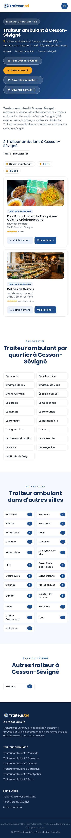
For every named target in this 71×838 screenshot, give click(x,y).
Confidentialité (34, 824)
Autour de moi (19, 70)
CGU (22, 824)
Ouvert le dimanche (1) (25, 80)
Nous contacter (12, 807)
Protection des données (57, 824)
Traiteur (19, 6)
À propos (31, 827)
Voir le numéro (21, 240)
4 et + (46, 164)
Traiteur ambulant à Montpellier (22, 774)
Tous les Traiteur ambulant (19, 796)
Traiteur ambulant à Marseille (20, 753)
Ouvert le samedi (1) (23, 90)
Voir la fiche (44, 240)
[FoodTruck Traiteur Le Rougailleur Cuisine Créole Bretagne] (35, 193)
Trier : (7, 153)
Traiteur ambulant (24, 51)
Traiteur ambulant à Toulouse (21, 758)
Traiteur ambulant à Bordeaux (21, 768)
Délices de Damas (20, 289)
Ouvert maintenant (21, 164)
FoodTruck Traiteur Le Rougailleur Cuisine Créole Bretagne (32, 218)
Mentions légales (9, 824)
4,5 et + (13, 171)
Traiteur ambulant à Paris (18, 779)
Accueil (7, 51)
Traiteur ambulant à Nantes (20, 763)
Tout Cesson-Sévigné (24, 60)
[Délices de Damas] (35, 265)
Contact (41, 827)
